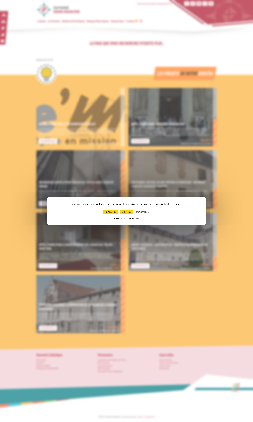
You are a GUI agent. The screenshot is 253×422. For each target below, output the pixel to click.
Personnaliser (142, 212)
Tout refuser (126, 212)
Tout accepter (111, 212)
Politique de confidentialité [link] (126, 218)
